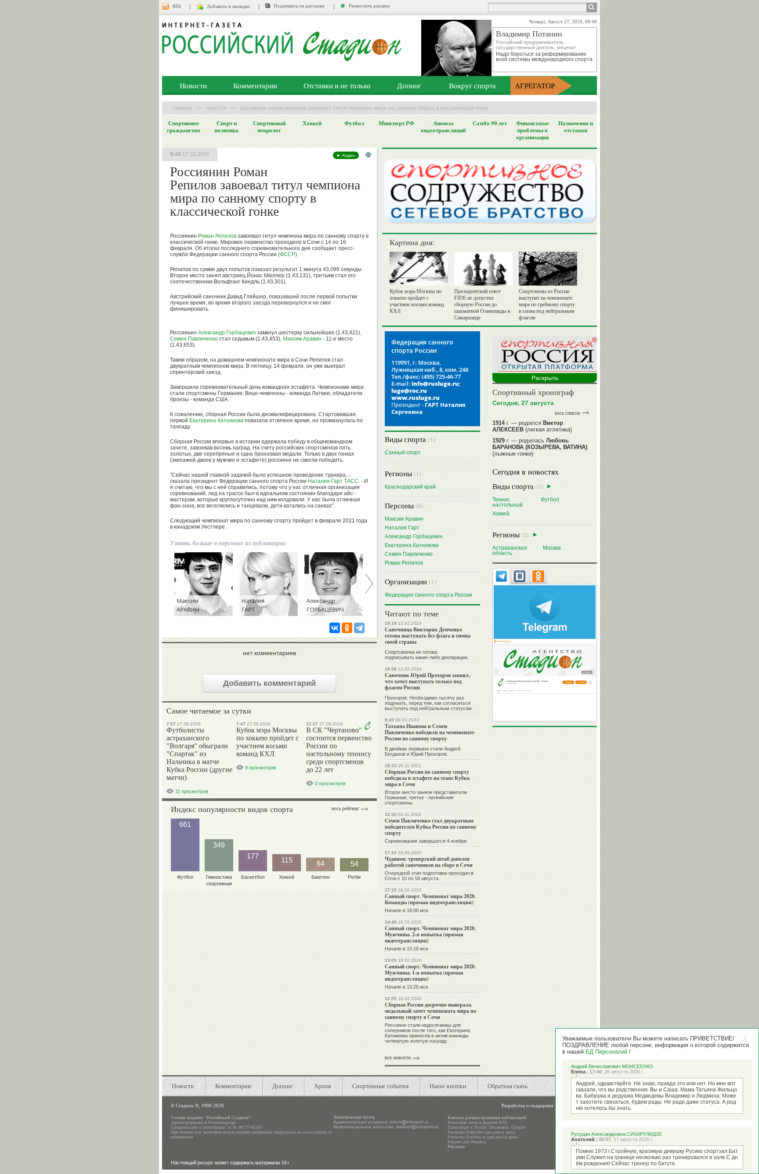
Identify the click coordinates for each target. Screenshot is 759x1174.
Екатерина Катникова (216, 420)
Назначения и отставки (575, 127)
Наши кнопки (448, 1086)
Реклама (456, 1146)
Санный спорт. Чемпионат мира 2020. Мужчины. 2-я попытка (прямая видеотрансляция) (430, 934)
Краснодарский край (410, 486)
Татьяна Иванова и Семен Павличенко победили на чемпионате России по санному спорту (429, 732)
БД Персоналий (606, 1051)
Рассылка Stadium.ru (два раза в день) (483, 1136)
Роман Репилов (217, 236)
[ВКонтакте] (334, 628)
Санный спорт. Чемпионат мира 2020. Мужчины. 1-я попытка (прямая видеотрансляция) (430, 972)
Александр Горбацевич (227, 333)
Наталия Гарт (325, 481)
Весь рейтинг (345, 808)
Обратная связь (508, 1086)
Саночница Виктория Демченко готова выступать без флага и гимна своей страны (427, 635)
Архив (322, 1086)
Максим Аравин (302, 339)
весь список (567, 413)
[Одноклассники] (347, 628)
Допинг (409, 85)
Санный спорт (403, 452)
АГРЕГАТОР (535, 85)
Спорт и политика (226, 127)
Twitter (480, 1127)
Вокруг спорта (472, 85)
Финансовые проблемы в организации (532, 130)
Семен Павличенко (194, 339)
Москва (552, 548)
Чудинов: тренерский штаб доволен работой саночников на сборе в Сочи (429, 862)
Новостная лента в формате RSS (477, 1122)
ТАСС (351, 481)
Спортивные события (380, 1086)
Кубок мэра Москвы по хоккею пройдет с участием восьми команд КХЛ (267, 741)
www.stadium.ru (317, 1132)
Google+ (519, 1127)
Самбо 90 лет (490, 123)
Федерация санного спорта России (428, 595)
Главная (182, 108)
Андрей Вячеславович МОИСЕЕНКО (612, 1066)
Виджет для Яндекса (467, 1141)
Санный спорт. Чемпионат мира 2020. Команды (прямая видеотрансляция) (430, 899)
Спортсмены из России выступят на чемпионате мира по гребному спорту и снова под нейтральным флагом (547, 304)
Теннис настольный (507, 501)
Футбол (354, 123)
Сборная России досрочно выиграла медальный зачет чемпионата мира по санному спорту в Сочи (430, 1011)
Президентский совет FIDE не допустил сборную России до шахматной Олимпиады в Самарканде (482, 304)
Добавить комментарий (269, 683)
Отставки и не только (337, 85)
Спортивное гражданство (183, 127)
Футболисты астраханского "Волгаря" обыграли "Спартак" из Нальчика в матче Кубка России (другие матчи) (199, 753)
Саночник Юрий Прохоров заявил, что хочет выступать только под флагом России (427, 681)
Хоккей (312, 123)
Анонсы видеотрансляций (443, 127)
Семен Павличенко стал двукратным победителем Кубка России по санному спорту (431, 827)
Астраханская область (509, 550)
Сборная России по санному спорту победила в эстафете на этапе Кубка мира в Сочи (427, 778)
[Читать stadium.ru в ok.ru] (545, 666)
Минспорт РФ (396, 123)
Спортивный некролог (269, 127)
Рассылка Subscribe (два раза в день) (481, 1132)
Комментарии (255, 85)
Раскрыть (544, 377)
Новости (193, 85)
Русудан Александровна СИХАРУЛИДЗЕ (616, 1134)
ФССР (287, 254)
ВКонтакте (499, 1127)
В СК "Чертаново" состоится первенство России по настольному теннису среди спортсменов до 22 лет (339, 749)
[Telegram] (359, 628)
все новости (398, 1057)
